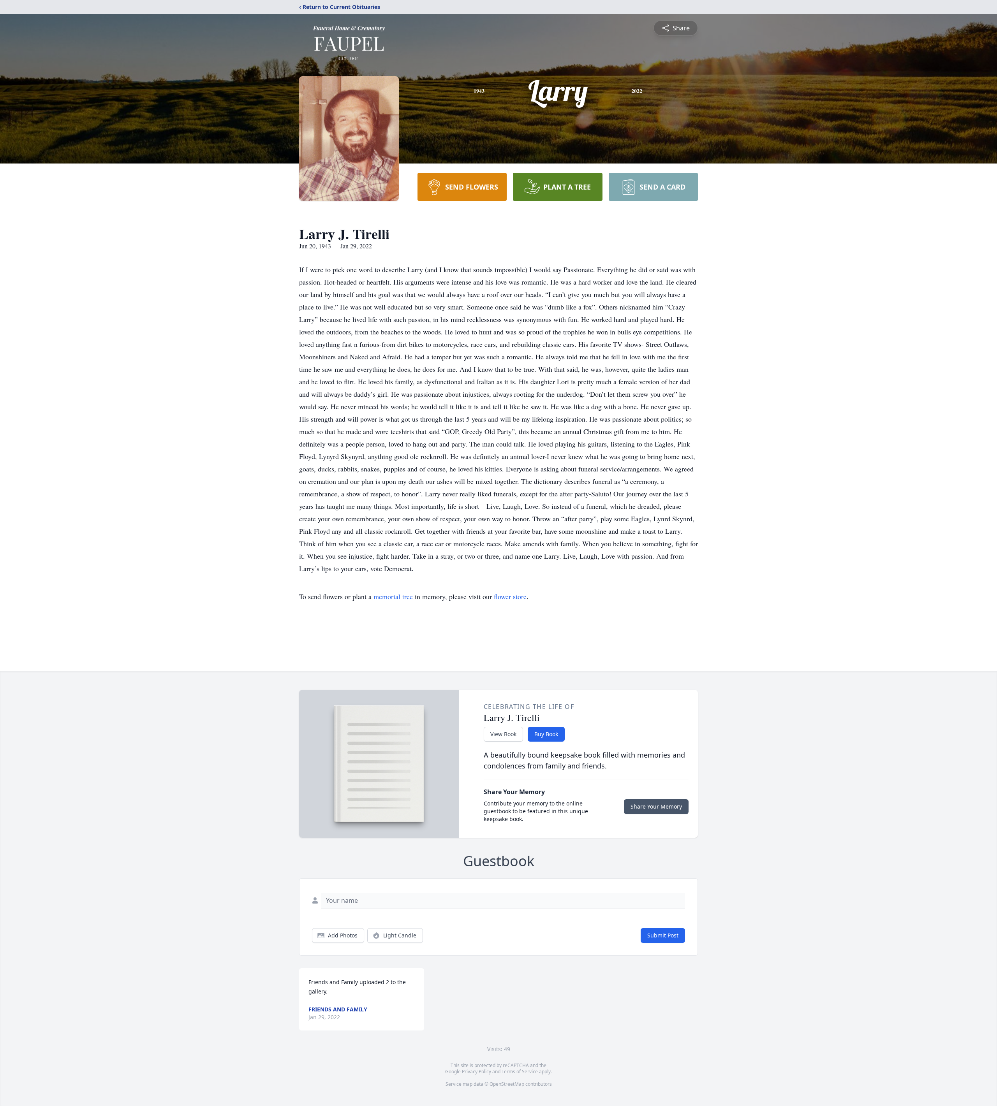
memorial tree (393, 596)
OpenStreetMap (507, 1084)
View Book (503, 734)
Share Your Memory (656, 806)
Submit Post (662, 935)
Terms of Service (520, 1071)
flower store (510, 596)
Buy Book (546, 734)
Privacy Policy (476, 1071)
